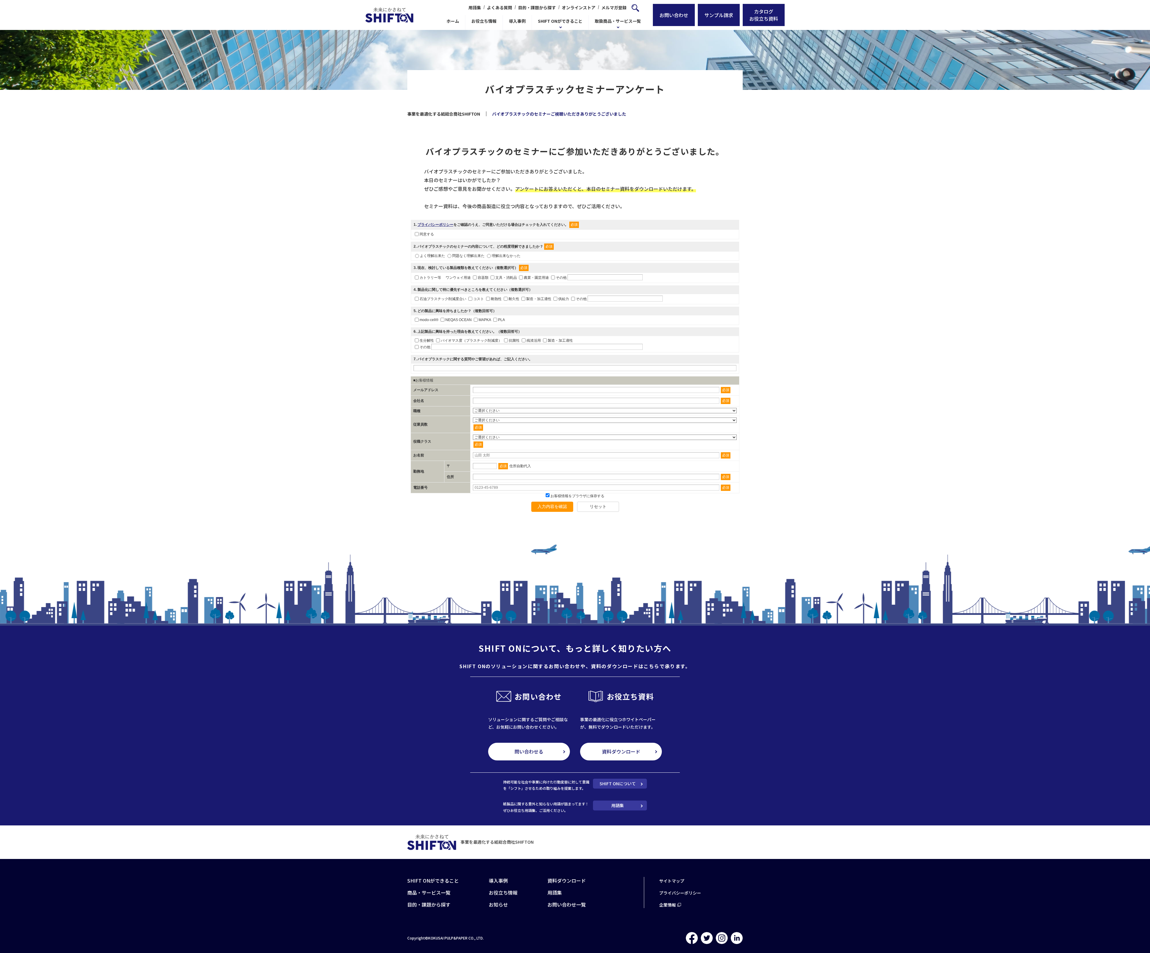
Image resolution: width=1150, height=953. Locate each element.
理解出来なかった (506, 256)
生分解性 (427, 340)
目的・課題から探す (537, 7)
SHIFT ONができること (560, 21)
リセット (598, 506)
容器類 (483, 277)
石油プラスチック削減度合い (443, 299)
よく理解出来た (432, 256)
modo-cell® (429, 320)
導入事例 (517, 21)
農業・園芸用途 (536, 277)
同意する (427, 234)
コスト (478, 299)
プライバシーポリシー (435, 225)
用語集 (474, 7)
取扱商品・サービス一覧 (618, 21)
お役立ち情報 (484, 21)
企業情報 (667, 905)
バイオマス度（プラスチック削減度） (471, 340)
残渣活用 (533, 340)
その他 (561, 277)
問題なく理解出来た (468, 256)
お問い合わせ (673, 15)
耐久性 (514, 299)
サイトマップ (671, 881)
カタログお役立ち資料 (763, 15)
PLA (501, 320)
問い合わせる (529, 751)
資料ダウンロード (621, 751)
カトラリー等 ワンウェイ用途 (445, 277)
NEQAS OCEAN (458, 320)
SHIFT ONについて (618, 783)
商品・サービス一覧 (428, 892)
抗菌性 (514, 340)
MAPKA (485, 320)
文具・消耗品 (506, 277)
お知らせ (498, 904)
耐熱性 (496, 299)
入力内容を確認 (552, 506)
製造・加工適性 (538, 299)
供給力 (563, 299)
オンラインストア (578, 7)
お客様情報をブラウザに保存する (577, 496)
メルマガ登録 (614, 7)
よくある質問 (499, 7)
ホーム (453, 21)
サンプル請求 (718, 15)
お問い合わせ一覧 (566, 904)
